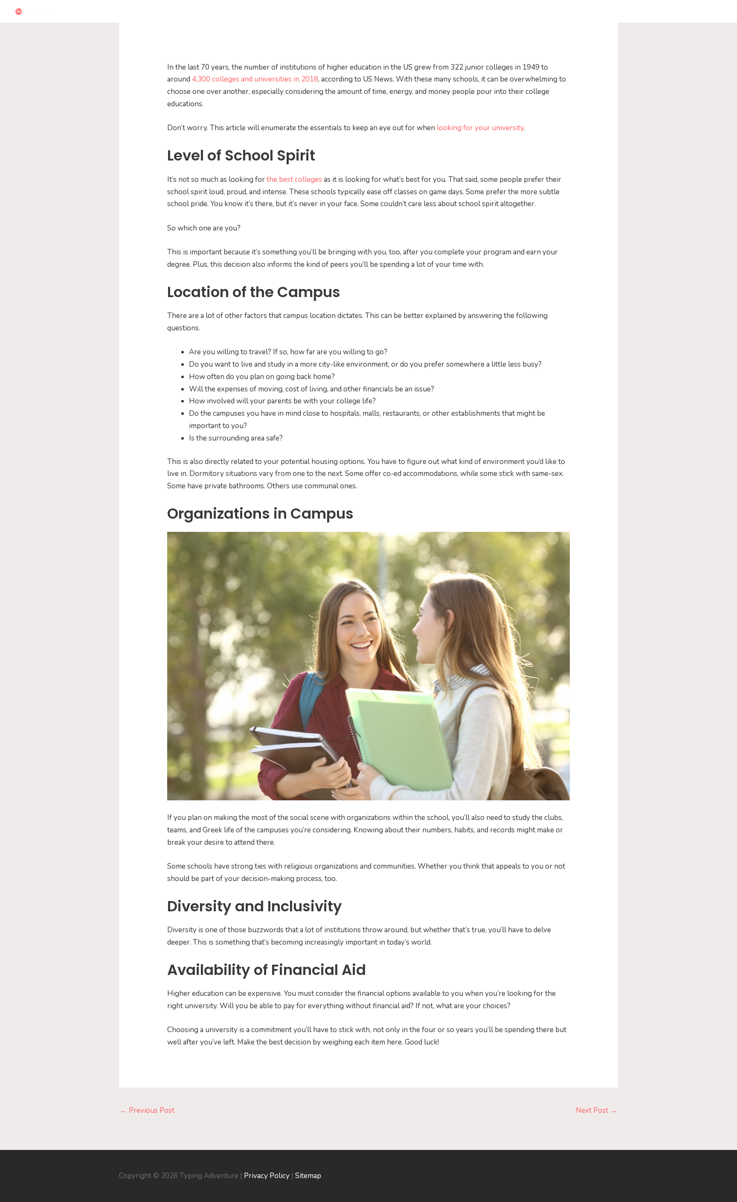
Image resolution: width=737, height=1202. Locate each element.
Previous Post (147, 1110)
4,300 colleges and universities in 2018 (255, 79)
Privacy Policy (267, 1176)
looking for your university (479, 128)
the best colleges (294, 179)
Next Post (596, 1110)
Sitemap (308, 1176)
